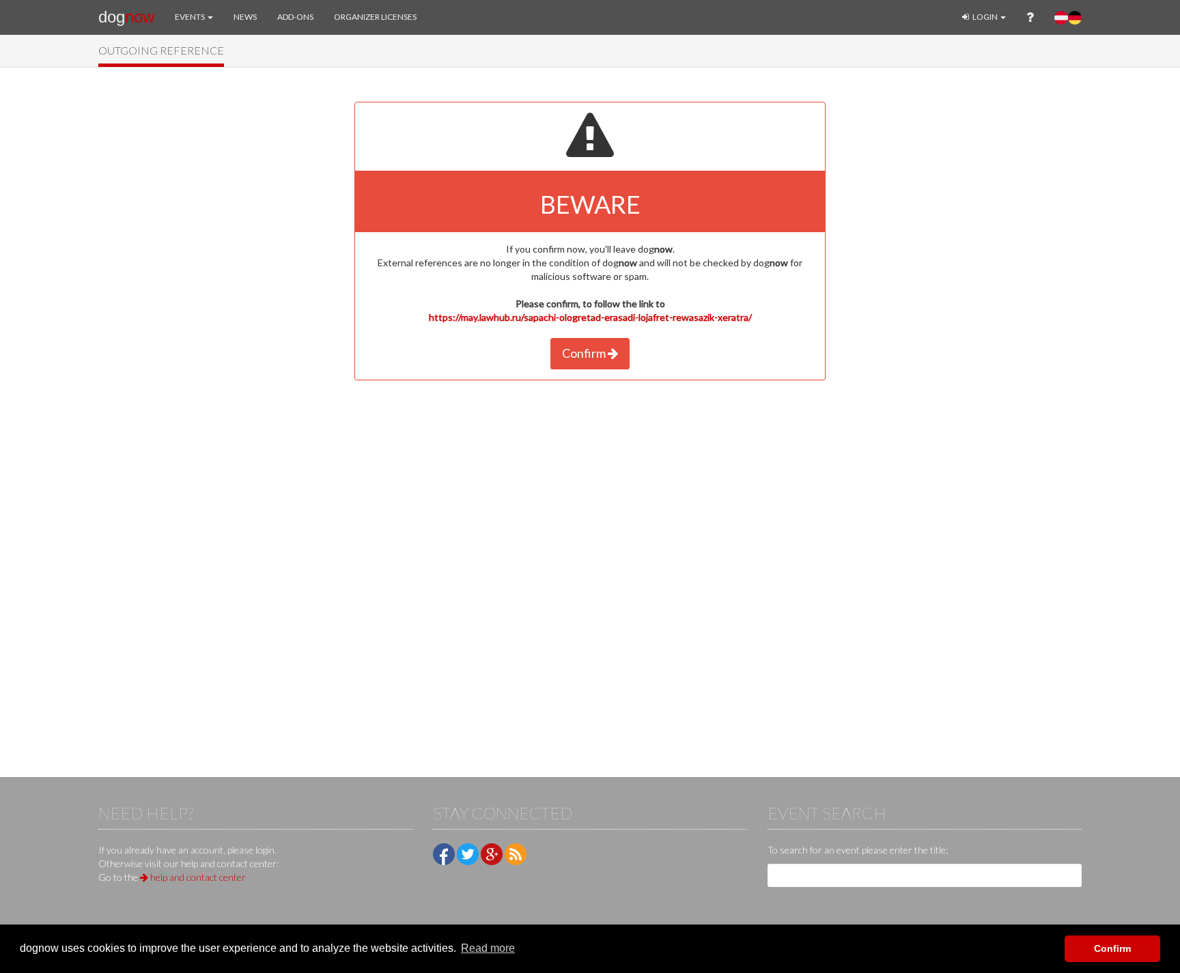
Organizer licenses (375, 17)
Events (190, 17)
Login (985, 17)
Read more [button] (488, 948)
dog (126, 17)
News (245, 17)
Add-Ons (295, 17)
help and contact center (197, 877)
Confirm (585, 353)
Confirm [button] (1112, 948)
